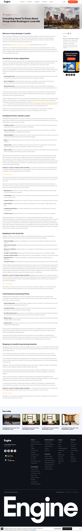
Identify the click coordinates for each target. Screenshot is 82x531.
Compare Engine (74, 450)
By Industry (47, 450)
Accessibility (73, 461)
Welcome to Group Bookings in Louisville (71, 38)
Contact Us (60, 456)
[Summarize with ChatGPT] (68, 33)
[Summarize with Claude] (70, 33)
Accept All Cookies (67, 528)
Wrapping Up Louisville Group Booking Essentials (70, 47)
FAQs (72, 452)
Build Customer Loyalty (49, 460)
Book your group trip (7, 174)
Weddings (33, 479)
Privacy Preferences (60, 492)
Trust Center (61, 458)
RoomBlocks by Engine (36, 483)
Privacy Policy (75, 492)
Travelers (47, 448)
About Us (60, 442)
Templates (73, 446)
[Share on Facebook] (72, 75)
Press (59, 463)
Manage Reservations (49, 462)
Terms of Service (68, 492)
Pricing (51, 1)
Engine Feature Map (35, 442)
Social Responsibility (62, 448)
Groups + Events (34, 450)
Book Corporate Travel (36, 461)
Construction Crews (35, 471)
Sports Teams (34, 475)
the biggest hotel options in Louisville (20, 44)
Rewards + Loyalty (35, 454)
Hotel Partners (61, 450)
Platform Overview (48, 456)
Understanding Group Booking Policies (70, 45)
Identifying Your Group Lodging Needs (70, 40)
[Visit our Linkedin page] (8, 451)
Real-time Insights (48, 469)
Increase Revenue (49, 458)
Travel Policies (34, 463)
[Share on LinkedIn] (69, 75)
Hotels (72, 454)
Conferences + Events (35, 473)
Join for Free (71, 58)
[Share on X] (67, 75)
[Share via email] (74, 75)
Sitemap (72, 456)
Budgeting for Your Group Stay (68, 43)
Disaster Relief (34, 481)
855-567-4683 (7, 446)
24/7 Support (34, 456)
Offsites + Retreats (35, 477)
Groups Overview (34, 469)
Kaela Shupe (8, 14)
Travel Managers (48, 442)
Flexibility (33, 448)
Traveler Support (48, 466)
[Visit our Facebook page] (5, 451)
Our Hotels (33, 458)
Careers (60, 446)
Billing (32, 446)
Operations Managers (49, 444)
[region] (41, 529)
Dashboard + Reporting (36, 444)
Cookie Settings (57, 528)
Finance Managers (49, 446)
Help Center (73, 458)
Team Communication (49, 464)
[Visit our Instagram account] (15, 451)
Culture (59, 444)
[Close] (80, 528)
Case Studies (74, 448)
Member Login (61, 454)
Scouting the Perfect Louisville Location (70, 41)
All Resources (74, 444)
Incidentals (33, 452)
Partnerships (61, 461)
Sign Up (59, 452)
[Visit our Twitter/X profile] (12, 451)
